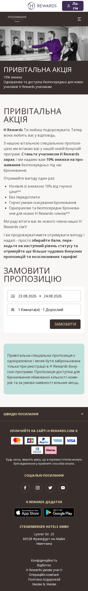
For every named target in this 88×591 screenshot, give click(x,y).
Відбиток (44, 565)
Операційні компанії (44, 574)
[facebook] (25, 487)
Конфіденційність (44, 560)
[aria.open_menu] (79, 19)
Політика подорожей (44, 579)
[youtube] (62, 487)
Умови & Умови (44, 584)
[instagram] (37, 487)
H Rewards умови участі (44, 570)
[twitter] (50, 487)
